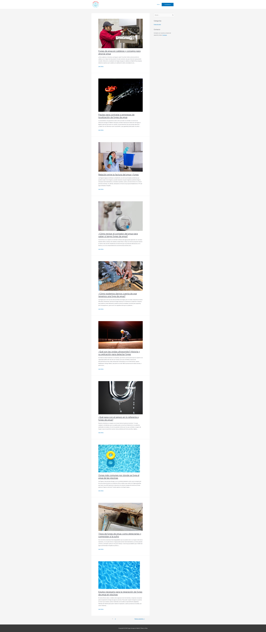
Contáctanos (168, 4)
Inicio (158, 4)
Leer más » (101, 66)
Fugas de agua (157, 24)
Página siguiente (139, 619)
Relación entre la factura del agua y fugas (118, 174)
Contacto (164, 35)
